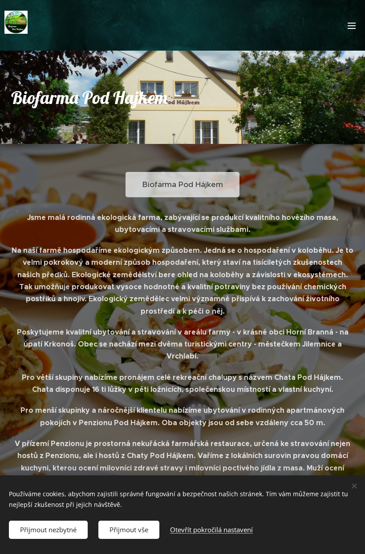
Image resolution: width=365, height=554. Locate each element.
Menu (352, 25)
